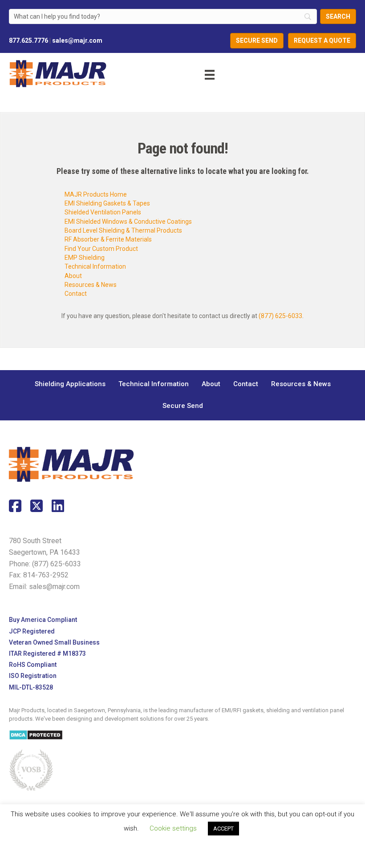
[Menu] (203, 73)
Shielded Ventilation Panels (103, 212)
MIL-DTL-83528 (31, 687)
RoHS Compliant (33, 664)
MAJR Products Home (96, 194)
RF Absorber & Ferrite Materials (108, 239)
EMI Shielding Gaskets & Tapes (107, 203)
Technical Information (95, 266)
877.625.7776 (28, 40)
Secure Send (182, 406)
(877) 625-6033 (280, 315)
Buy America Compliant (43, 619)
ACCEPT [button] (223, 828)
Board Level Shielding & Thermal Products (123, 230)
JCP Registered (32, 631)
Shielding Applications (70, 384)
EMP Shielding (85, 257)
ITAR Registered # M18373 (47, 653)
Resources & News (91, 284)
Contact (76, 293)
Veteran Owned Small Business (54, 642)
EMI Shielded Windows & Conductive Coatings (128, 221)
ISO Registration (33, 675)
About (73, 275)
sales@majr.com (77, 40)
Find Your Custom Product (101, 248)
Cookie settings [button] (173, 828)
